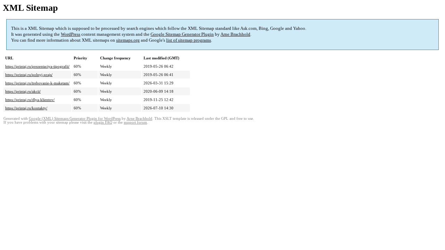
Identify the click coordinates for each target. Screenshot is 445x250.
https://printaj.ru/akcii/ (23, 91)
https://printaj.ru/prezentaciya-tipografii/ (37, 66)
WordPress (70, 34)
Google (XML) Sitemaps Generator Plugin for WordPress (75, 118)
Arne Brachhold (235, 34)
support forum (135, 122)
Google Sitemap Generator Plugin (182, 34)
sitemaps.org (128, 40)
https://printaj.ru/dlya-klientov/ (30, 100)
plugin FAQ (103, 122)
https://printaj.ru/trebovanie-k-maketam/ (37, 83)
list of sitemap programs (188, 40)
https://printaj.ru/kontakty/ (26, 108)
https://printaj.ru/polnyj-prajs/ (28, 75)
